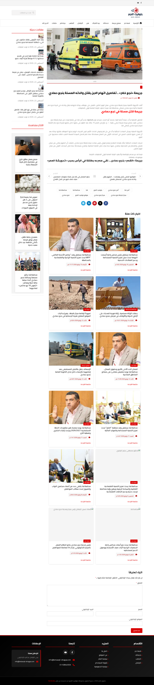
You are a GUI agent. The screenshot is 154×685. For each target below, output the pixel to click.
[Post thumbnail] (41, 35)
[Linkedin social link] (89, 203)
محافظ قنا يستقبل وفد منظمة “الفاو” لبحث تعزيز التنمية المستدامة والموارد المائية (119, 429)
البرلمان (138, 662)
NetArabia (51, 680)
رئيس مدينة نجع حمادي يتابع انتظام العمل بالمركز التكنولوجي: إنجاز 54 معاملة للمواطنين (71, 546)
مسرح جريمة (86, 365)
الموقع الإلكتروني (135, 619)
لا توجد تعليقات (23, 47)
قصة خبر (133, 250)
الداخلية (90, 119)
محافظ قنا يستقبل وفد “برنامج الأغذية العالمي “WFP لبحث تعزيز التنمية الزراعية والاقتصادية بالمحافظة (71, 257)
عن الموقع (103, 655)
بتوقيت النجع (98, 190)
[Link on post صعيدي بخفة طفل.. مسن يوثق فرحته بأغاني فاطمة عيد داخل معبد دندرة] (27, 223)
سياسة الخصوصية (100, 666)
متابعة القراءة (133, 269)
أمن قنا (126, 190)
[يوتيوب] (65, 652)
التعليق (139, 583)
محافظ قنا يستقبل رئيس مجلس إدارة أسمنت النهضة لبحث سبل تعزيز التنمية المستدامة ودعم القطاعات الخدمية (119, 257)
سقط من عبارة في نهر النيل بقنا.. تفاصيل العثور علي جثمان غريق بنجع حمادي (29, 111)
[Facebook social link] (141, 2)
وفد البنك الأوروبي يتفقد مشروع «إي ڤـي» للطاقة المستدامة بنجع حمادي (30, 41)
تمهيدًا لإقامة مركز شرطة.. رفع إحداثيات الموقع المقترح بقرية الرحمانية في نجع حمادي (72, 315)
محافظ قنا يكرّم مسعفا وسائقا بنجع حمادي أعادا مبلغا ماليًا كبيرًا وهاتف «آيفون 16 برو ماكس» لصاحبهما (27, 281)
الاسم (140, 609)
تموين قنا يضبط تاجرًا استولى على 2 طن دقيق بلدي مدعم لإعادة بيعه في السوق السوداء (28, 202)
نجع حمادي (65, 195)
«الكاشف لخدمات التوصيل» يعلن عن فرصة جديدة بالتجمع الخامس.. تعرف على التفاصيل (28, 74)
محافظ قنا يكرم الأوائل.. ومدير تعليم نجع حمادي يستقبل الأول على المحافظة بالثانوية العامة (29, 93)
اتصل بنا (104, 651)
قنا (87, 190)
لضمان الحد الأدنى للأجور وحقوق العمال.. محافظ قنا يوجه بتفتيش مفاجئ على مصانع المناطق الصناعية (120, 371)
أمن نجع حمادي (113, 190)
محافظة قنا (63, 190)
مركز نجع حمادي (99, 195)
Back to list (94, 176)
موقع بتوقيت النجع (81, 195)
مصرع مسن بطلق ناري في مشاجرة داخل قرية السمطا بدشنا (28, 161)
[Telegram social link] (83, 203)
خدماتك (138, 655)
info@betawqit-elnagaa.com (60, 659)
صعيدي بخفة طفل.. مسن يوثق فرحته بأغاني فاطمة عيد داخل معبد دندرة (27, 241)
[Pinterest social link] (94, 203)
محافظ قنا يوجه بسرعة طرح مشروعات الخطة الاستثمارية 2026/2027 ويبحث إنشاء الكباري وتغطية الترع (72, 430)
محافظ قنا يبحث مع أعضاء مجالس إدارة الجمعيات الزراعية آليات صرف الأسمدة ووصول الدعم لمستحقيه (119, 547)
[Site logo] (135, 12)
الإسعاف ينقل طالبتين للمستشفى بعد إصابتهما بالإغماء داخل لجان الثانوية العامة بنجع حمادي (73, 371)
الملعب (138, 659)
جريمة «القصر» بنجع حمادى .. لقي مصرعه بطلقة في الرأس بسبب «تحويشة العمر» (94, 160)
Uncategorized (131, 309)
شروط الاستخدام (101, 662)
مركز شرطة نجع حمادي (118, 195)
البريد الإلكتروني (87, 609)
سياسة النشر (102, 658)
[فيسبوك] (72, 652)
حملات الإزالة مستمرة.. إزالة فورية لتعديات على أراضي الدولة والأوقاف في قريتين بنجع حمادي (118, 315)
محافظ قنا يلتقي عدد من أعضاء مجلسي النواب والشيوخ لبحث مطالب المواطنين (71, 487)
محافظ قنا (76, 190)
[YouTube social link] (138, 2)
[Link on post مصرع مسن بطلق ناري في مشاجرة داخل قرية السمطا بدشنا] (27, 145)
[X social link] (100, 203)
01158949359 (65, 664)
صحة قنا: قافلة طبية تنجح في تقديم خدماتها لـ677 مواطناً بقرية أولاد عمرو (29, 57)
